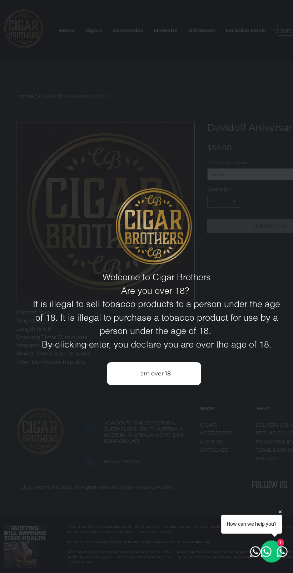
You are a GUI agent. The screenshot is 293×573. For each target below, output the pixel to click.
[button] (154, 373)
